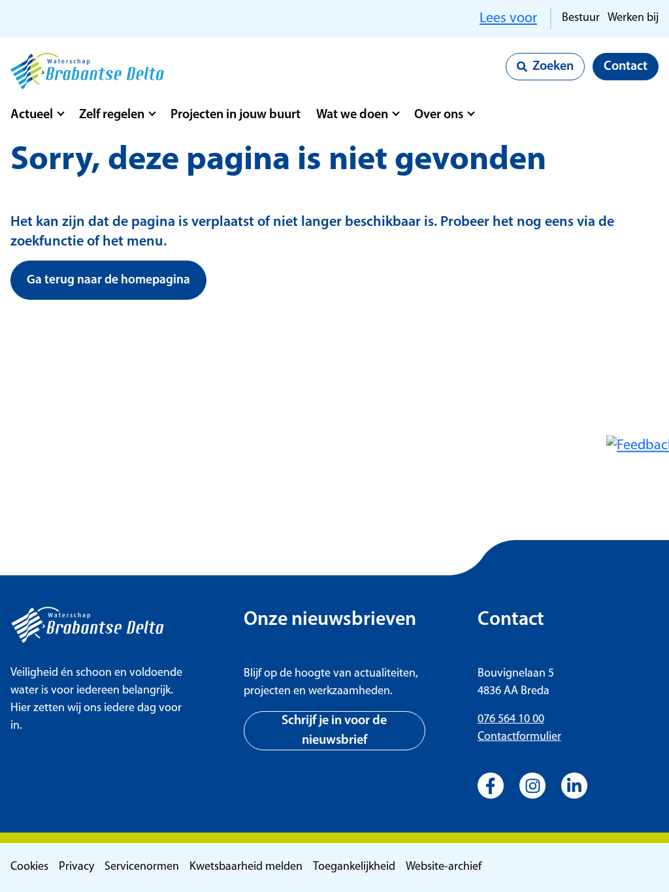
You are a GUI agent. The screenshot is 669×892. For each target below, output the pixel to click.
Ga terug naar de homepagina (108, 280)
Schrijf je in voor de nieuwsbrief (334, 730)
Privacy (76, 867)
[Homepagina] (87, 71)
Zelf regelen (111, 114)
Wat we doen (352, 114)
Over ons (438, 114)
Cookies (29, 867)
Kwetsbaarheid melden (245, 867)
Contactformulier (519, 737)
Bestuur (581, 18)
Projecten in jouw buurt (236, 114)
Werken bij (633, 18)
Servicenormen (142, 867)
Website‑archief (443, 867)
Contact (625, 66)
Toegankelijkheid (354, 867)
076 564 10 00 (511, 719)
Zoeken (553, 66)
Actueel (31, 114)
